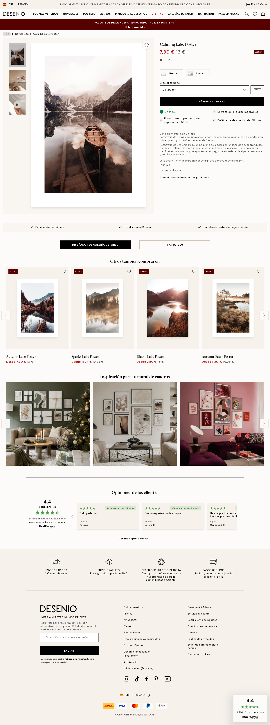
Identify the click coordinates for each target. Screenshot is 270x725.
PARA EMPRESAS (228, 13)
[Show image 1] (17, 55)
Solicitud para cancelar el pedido (203, 646)
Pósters (89, 13)
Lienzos (105, 13)
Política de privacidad (76, 658)
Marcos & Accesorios (131, 13)
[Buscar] (247, 14)
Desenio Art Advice (199, 607)
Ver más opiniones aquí (135, 538)
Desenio (145, 714)
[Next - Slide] (264, 315)
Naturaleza (22, 33)
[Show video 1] (17, 104)
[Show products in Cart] (263, 14)
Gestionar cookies (199, 654)
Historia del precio (171, 170)
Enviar (69, 650)
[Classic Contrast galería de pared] (135, 424)
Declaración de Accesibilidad (142, 639)
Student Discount (134, 645)
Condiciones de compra (202, 626)
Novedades (71, 13)
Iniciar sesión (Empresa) (139, 668)
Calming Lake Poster (46, 33)
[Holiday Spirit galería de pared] (48, 424)
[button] (257, 89)
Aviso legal (130, 619)
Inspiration (205, 13)
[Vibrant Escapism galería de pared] (222, 424)
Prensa (128, 613)
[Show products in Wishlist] (255, 14)
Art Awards (130, 662)
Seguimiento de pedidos (202, 619)
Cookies (193, 632)
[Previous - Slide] (5, 315)
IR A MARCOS (174, 244)
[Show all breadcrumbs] (7, 34)
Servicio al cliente (199, 613)
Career (128, 626)
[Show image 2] (17, 80)
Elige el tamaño (170, 82)
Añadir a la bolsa (212, 101)
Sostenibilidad (132, 632)
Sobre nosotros (133, 607)
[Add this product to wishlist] (146, 45)
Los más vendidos (46, 13)
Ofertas (157, 13)
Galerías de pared (180, 13)
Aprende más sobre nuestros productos (184, 177)
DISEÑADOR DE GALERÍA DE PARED (95, 244)
